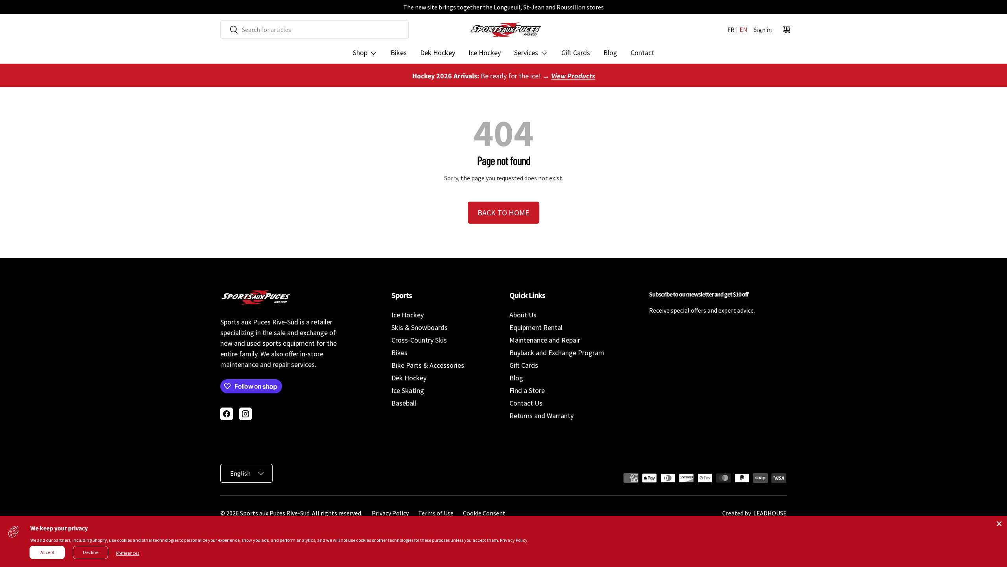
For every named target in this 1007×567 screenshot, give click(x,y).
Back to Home (503, 212)
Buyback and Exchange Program (556, 352)
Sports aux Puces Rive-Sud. (275, 513)
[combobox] (314, 29)
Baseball (403, 403)
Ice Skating (407, 390)
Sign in (763, 29)
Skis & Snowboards (419, 327)
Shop (360, 52)
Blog (610, 52)
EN (743, 29)
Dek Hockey (437, 52)
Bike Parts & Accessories (427, 365)
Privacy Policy (390, 513)
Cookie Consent (484, 513)
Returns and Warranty (541, 415)
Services (526, 52)
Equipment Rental (536, 327)
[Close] (999, 524)
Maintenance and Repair (544, 340)
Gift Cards (575, 52)
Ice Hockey (484, 52)
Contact (642, 52)
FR (730, 29)
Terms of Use (436, 513)
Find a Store (527, 390)
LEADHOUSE (769, 513)
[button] (787, 29)
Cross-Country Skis (419, 340)
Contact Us (525, 403)
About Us (523, 314)
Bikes (399, 52)
